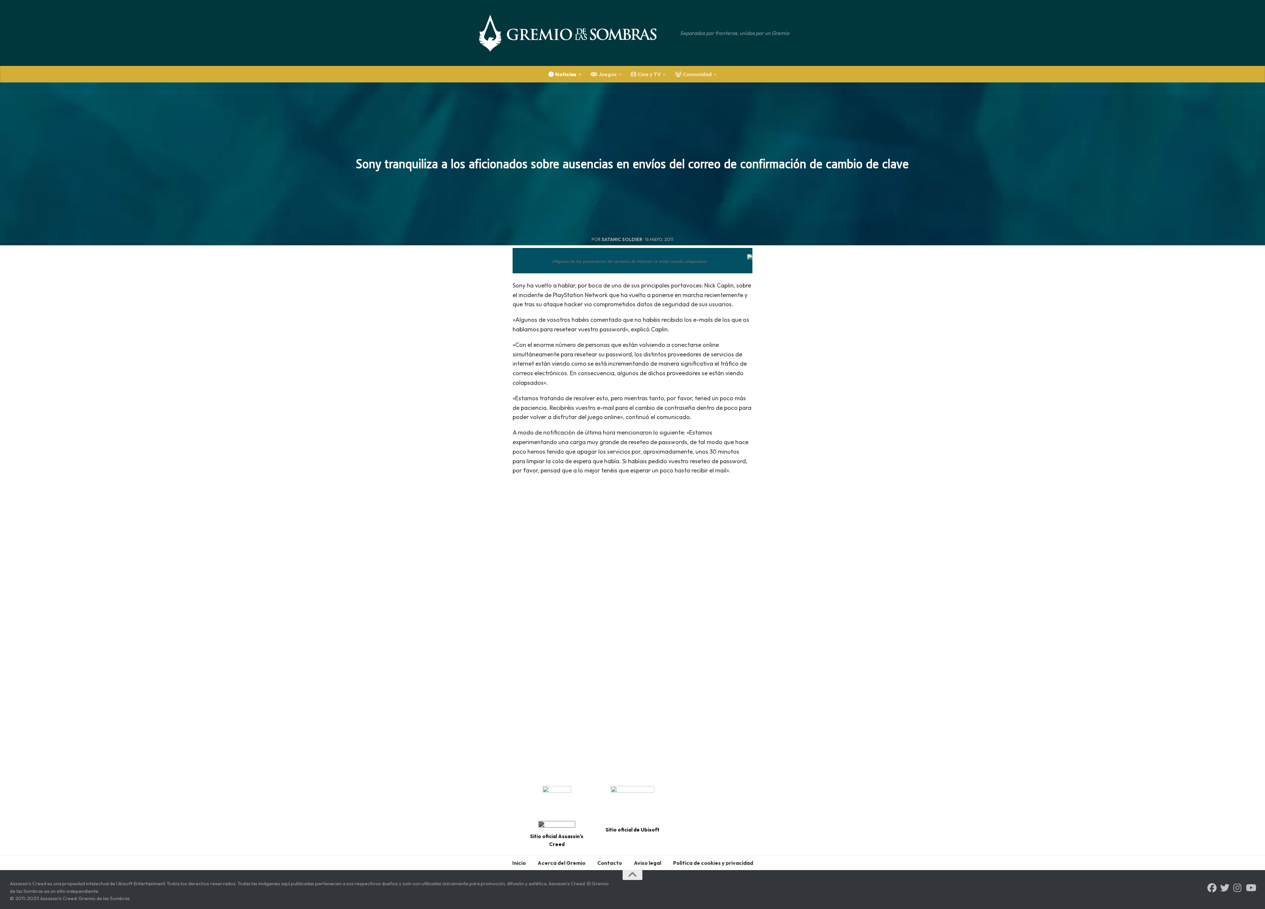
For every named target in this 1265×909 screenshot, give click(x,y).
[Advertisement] (632, 543)
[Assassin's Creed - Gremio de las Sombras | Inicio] (574, 33)
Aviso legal (647, 863)
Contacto (609, 863)
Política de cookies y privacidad (713, 863)
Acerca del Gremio (561, 863)
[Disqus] (632, 685)
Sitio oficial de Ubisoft (632, 830)
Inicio (519, 863)
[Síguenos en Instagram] (1237, 888)
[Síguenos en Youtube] (1250, 888)
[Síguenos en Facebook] (1212, 888)
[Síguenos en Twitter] (1224, 888)
